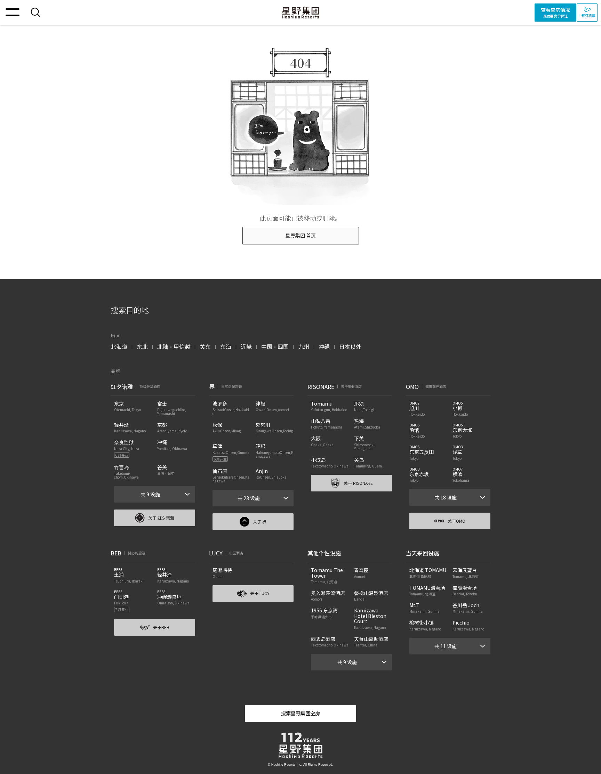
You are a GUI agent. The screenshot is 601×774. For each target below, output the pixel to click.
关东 (205, 346)
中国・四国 (275, 346)
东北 (142, 346)
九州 (303, 346)
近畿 (246, 346)
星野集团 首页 (301, 235)
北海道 (119, 346)
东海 (225, 346)
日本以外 (350, 346)
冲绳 (324, 346)
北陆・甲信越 (173, 346)
